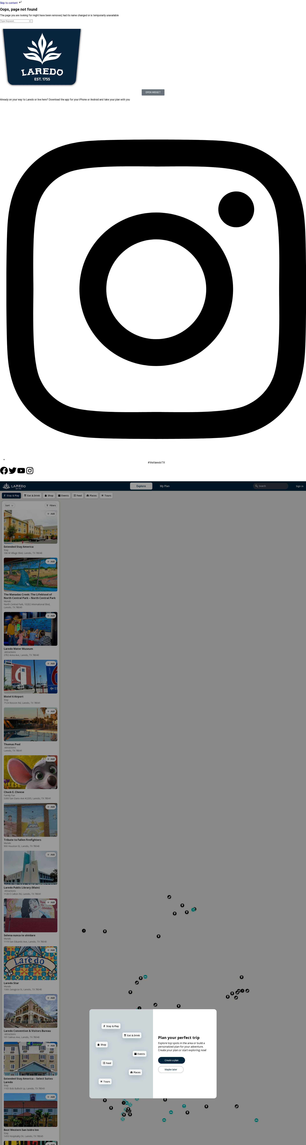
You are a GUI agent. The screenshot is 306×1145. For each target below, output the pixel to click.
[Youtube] (21, 471)
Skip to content (9, 2)
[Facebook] (4, 471)
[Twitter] (13, 471)
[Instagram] (30, 471)
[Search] (31, 21)
